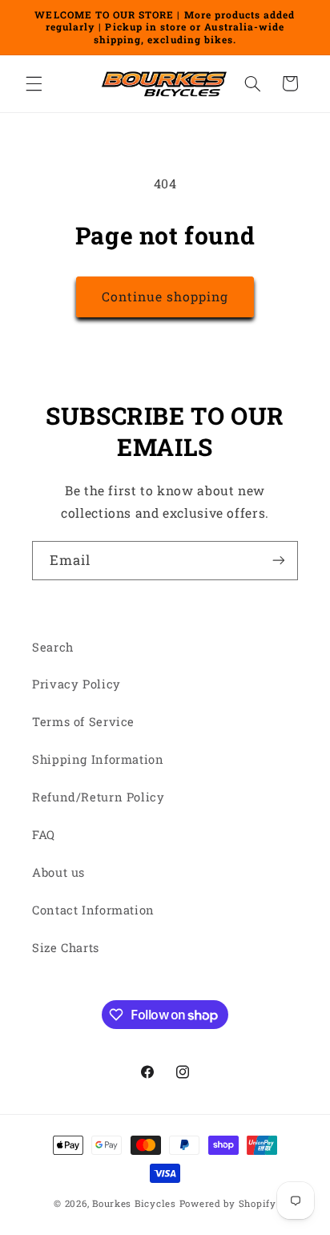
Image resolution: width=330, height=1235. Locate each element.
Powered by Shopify (227, 1203)
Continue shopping (165, 296)
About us (58, 872)
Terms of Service (83, 721)
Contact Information (93, 910)
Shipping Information (98, 759)
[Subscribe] (278, 560)
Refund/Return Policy (98, 797)
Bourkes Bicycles (134, 1203)
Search (53, 647)
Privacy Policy (76, 684)
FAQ (43, 834)
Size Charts (65, 947)
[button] (33, 83)
